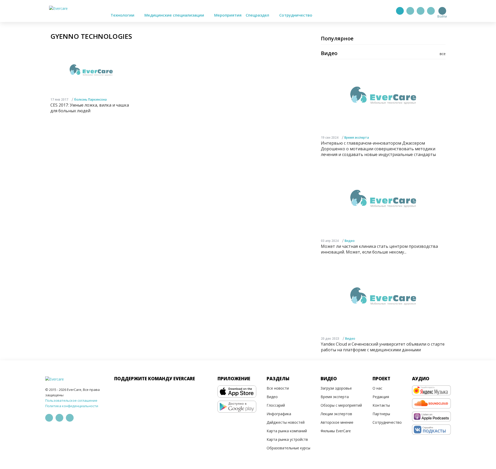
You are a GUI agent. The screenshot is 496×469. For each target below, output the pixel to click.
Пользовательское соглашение (71, 400)
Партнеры (381, 413)
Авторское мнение (337, 422)
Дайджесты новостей (286, 422)
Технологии (123, 15)
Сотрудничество (295, 15)
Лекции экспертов (336, 413)
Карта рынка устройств (287, 439)
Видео (350, 241)
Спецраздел (258, 15)
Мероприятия (228, 15)
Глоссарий (276, 405)
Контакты (381, 405)
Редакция (381, 396)
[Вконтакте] (420, 11)
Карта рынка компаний (287, 430)
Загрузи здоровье (336, 388)
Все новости (278, 388)
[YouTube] (431, 11)
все (443, 53)
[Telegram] (410, 11)
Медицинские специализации (174, 15)
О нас (377, 388)
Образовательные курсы (288, 447)
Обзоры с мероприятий (341, 405)
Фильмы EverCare (336, 430)
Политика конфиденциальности (71, 406)
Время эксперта (356, 137)
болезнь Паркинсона (90, 99)
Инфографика (279, 413)
